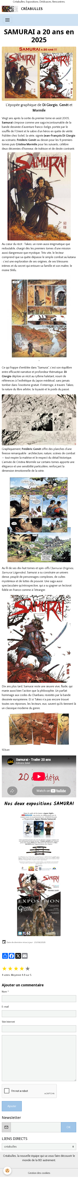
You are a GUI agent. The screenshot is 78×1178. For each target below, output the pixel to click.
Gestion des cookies (39, 1173)
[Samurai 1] (39, 196)
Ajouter (11, 1106)
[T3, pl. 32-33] (39, 419)
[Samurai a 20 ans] (39, 74)
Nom (4, 991)
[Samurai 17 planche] (39, 520)
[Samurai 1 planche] (39, 319)
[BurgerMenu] (7, 20)
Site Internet (8, 1021)
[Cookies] (7, 1171)
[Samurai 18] (39, 639)
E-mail (5, 1006)
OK (69, 1127)
